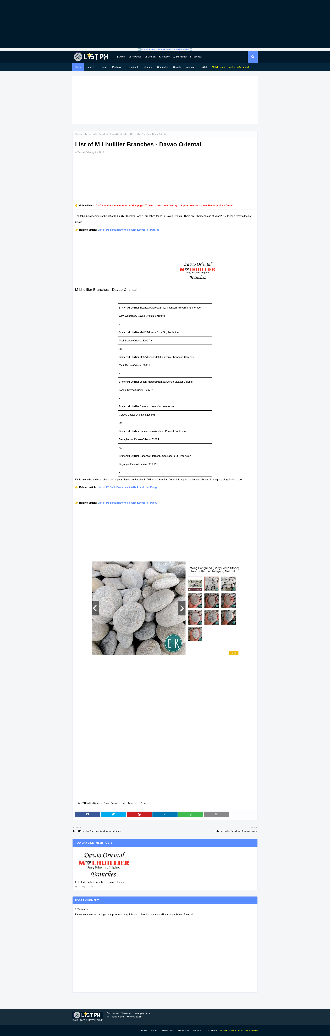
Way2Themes (76, 1030)
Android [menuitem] (190, 67)
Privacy (166, 56)
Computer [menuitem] (162, 67)
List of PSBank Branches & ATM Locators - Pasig (127, 487)
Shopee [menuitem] (148, 67)
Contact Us (183, 1030)
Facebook (197, 56)
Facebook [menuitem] (133, 67)
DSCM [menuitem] (203, 67)
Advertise (136, 56)
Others (144, 803)
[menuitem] (231, 67)
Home (78, 134)
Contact (152, 56)
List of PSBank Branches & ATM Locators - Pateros (128, 229)
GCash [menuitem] (103, 67)
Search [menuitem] (90, 67)
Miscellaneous (129, 803)
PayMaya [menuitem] (117, 67)
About (122, 56)
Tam (79, 152)
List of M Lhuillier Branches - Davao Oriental (103, 134)
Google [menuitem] (177, 67)
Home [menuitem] (78, 67)
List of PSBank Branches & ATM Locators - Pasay (127, 502)
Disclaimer (181, 56)
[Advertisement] (165, 24)
